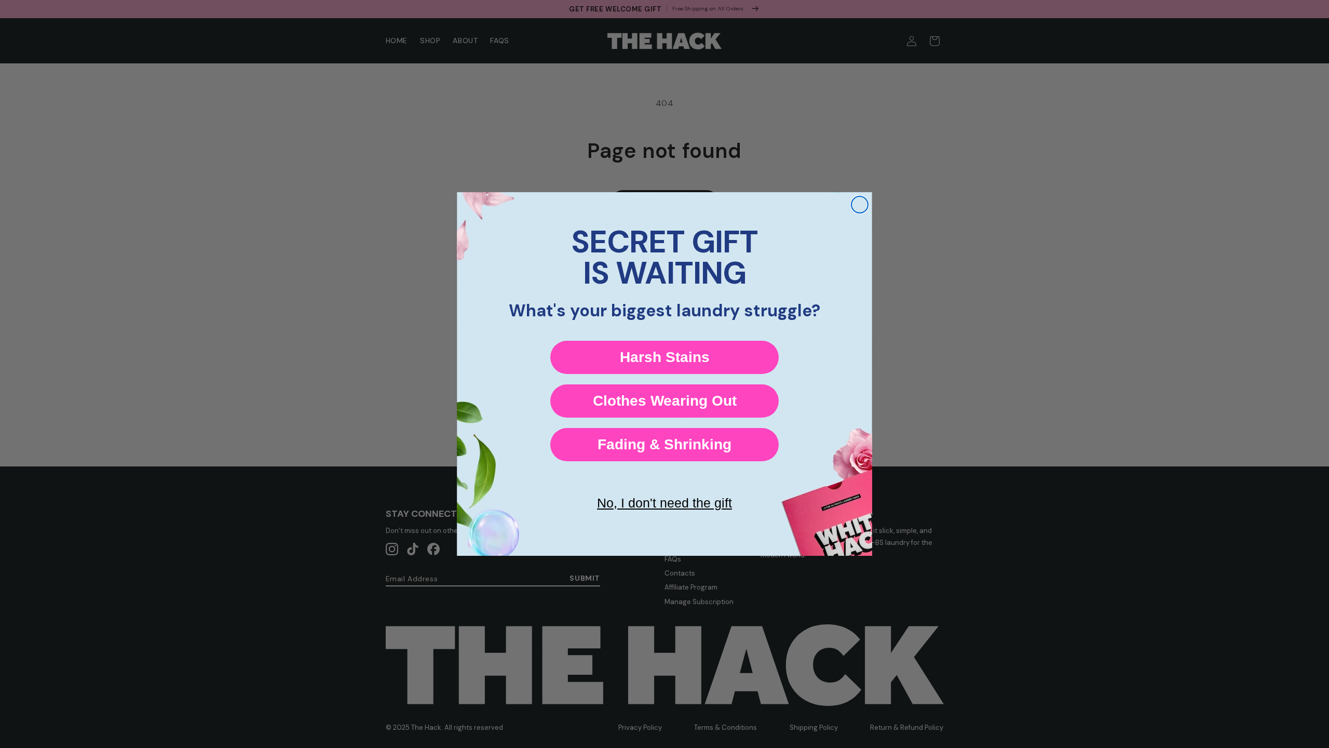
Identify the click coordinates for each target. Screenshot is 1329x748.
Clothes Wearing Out (665, 401)
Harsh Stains (665, 357)
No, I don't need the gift (664, 503)
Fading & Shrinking (664, 444)
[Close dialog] (859, 204)
